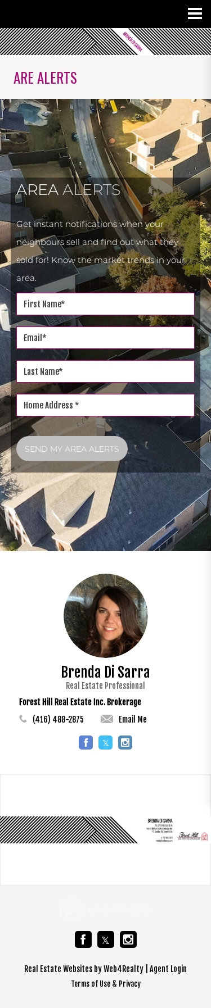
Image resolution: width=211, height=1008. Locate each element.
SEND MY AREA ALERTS (72, 449)
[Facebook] (83, 939)
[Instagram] (128, 939)
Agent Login (168, 969)
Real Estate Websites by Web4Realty (83, 969)
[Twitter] (105, 939)
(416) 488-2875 (58, 719)
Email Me (133, 719)
